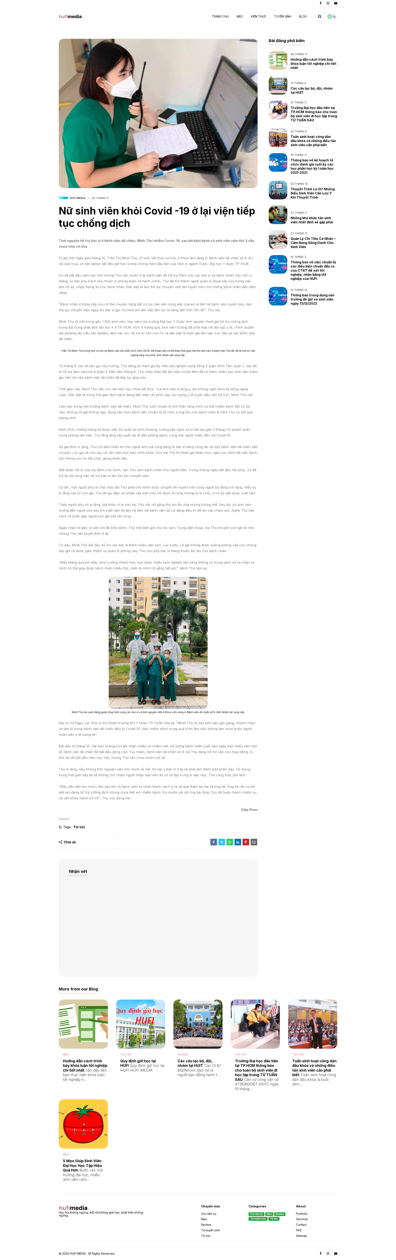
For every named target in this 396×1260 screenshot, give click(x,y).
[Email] (254, 842)
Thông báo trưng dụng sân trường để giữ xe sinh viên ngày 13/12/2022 (312, 299)
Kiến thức (258, 16)
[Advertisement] (303, 343)
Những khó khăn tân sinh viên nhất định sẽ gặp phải (312, 220)
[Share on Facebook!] (213, 842)
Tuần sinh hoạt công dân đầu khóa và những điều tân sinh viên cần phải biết (313, 141)
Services (302, 1219)
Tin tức (79, 827)
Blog (303, 16)
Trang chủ (220, 16)
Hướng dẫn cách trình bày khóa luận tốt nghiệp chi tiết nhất (313, 63)
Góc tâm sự (208, 1213)
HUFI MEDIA (77, 198)
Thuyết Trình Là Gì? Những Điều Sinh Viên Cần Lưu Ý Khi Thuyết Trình (313, 193)
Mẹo (240, 16)
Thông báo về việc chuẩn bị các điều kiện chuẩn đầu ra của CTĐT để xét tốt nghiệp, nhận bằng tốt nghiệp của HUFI (313, 270)
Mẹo (66, 1054)
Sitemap (301, 1235)
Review (183, 1054)
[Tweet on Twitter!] (221, 842)
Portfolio (302, 1213)
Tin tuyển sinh (210, 1230)
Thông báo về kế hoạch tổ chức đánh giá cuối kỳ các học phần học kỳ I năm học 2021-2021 (312, 166)
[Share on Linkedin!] (238, 842)
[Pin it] (246, 842)
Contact (301, 1224)
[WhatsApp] (229, 842)
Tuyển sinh (282, 16)
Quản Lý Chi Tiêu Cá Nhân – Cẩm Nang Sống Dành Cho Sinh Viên (313, 243)
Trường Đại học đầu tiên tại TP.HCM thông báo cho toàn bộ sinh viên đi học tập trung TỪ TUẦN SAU (314, 114)
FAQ (299, 1230)
